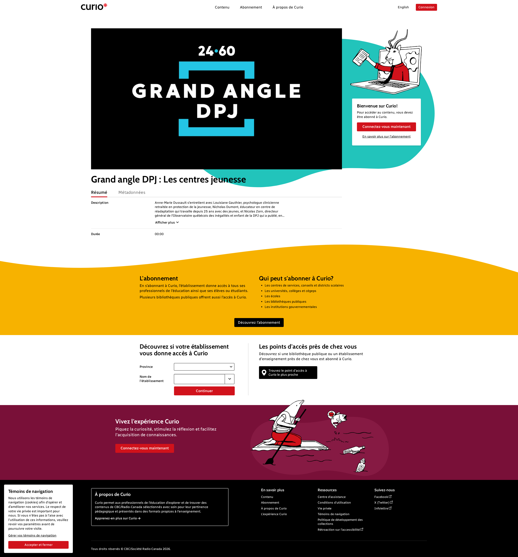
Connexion (426, 7)
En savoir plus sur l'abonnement (386, 136)
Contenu (267, 497)
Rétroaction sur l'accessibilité (339, 530)
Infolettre (381, 508)
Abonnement (270, 502)
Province (146, 367)
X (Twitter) (381, 502)
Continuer (204, 391)
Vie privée (324, 508)
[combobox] (199, 379)
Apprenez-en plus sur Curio (116, 518)
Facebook (381, 497)
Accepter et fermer (38, 545)
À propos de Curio (274, 508)
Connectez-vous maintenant (386, 126)
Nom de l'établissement (152, 379)
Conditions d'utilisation (334, 502)
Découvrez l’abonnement (259, 322)
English (403, 7)
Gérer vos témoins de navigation (32, 535)
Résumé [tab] (99, 192)
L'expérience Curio (274, 514)
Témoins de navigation (333, 514)
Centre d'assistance (332, 497)
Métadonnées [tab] (131, 192)
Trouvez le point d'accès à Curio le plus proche (288, 372)
